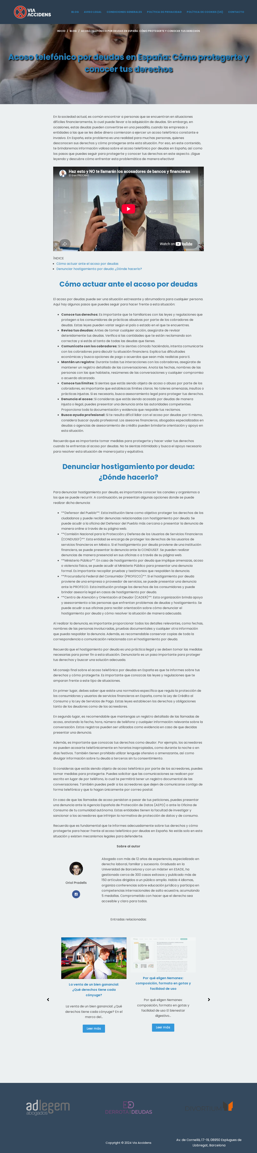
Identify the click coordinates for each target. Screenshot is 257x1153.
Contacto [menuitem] (236, 12)
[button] (48, 999)
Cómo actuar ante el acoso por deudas (87, 263)
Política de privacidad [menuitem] (164, 12)
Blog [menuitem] (75, 12)
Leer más (94, 1028)
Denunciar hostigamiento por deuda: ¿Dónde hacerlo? (99, 269)
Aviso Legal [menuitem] (93, 12)
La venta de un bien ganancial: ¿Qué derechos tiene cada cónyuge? (94, 989)
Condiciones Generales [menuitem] (124, 12)
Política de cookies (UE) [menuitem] (205, 12)
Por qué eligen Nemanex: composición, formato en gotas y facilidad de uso (163, 983)
